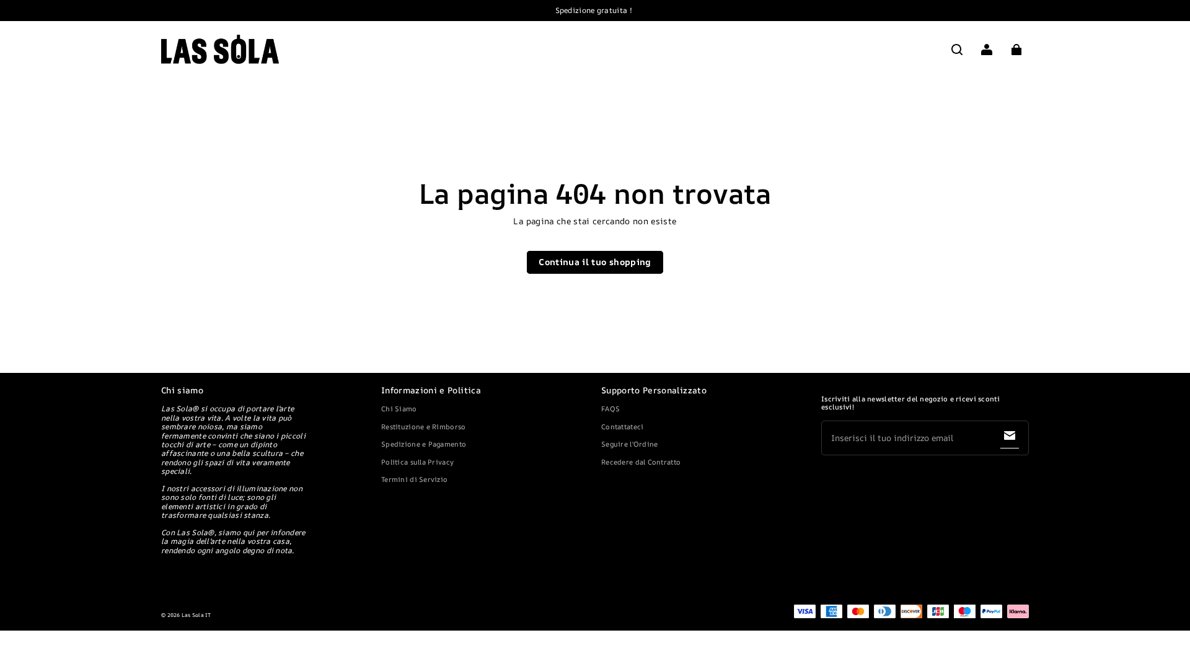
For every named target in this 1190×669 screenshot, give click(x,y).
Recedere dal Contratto (641, 461)
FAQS (610, 408)
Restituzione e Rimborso (423, 426)
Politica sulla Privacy (417, 461)
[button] (957, 49)
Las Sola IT (196, 615)
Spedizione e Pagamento (423, 443)
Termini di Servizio (414, 479)
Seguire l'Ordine (629, 443)
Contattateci (622, 426)
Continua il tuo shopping (595, 262)
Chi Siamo (399, 408)
